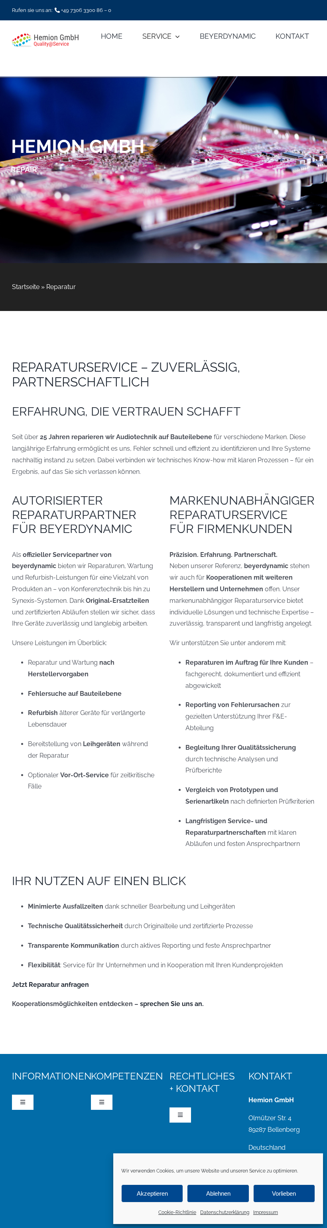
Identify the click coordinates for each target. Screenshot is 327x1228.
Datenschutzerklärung (224, 1212)
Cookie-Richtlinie (177, 1212)
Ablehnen (218, 1193)
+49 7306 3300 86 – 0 (86, 10)
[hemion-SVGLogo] (45, 36)
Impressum (265, 1212)
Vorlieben (284, 1193)
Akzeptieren (152, 1193)
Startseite (25, 287)
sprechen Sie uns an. (172, 1004)
